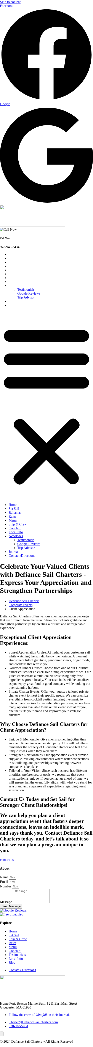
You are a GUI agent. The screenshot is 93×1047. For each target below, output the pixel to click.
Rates (14, 266)
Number (6, 886)
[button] (46, 405)
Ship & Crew (20, 274)
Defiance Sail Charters (24, 601)
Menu (15, 270)
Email (4, 882)
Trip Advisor (26, 297)
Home (15, 254)
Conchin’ (17, 278)
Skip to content (10, 2)
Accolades (18, 285)
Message (6, 902)
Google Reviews (28, 293)
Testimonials (25, 289)
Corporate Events (20, 605)
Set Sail (16, 258)
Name (4, 877)
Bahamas (17, 262)
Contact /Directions (24, 305)
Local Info (18, 281)
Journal (16, 301)
